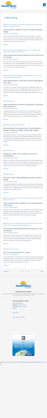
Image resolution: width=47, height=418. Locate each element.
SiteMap (30, 362)
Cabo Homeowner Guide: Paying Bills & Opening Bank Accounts (23, 105)
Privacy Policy (15, 312)
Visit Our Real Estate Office (18, 317)
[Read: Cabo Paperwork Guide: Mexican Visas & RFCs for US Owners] (23, 51)
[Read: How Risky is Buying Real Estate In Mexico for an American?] (23, 224)
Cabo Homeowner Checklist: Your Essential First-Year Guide (23, 204)
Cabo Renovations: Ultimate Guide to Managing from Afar (23, 81)
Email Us (14, 308)
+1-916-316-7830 (21, 305)
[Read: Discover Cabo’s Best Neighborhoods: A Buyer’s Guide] (8, 174)
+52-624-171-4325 (22, 306)
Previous (5, 271)
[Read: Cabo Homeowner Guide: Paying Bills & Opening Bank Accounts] (9, 101)
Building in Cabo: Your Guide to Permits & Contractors (20, 155)
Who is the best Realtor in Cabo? (16, 252)
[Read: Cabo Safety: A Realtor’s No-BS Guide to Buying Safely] (23, 25)
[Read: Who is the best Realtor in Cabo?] (10, 249)
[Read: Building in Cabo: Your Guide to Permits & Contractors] (8, 150)
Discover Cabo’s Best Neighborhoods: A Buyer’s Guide (22, 178)
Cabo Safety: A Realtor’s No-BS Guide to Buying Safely (22, 30)
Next (42, 271)
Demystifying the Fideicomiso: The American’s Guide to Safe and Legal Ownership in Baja (22, 129)
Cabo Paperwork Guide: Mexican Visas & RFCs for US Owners (23, 56)
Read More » (6, 45)
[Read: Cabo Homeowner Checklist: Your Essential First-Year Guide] (23, 199)
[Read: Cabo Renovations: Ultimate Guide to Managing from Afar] (23, 76)
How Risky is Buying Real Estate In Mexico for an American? (22, 229)
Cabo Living (6, 33)
